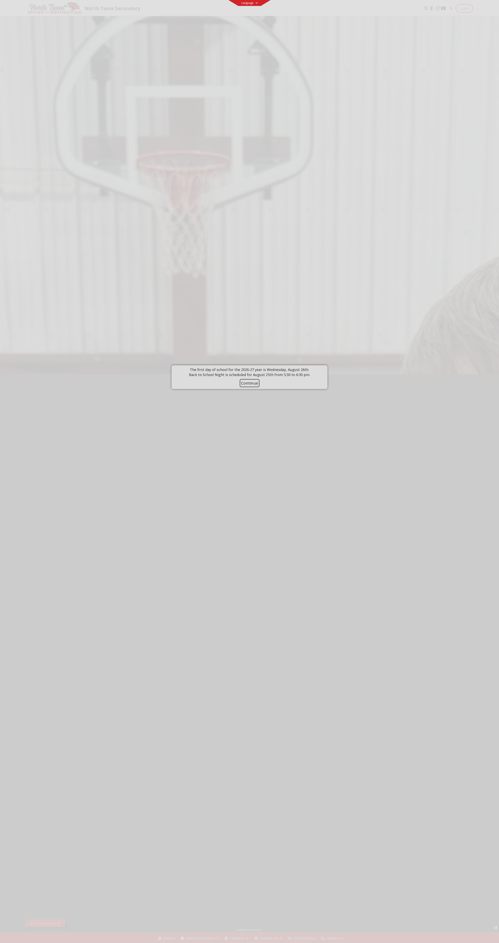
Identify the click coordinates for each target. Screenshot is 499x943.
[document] (249, 372)
